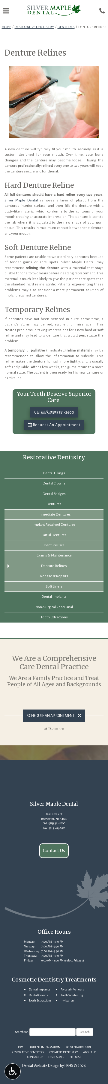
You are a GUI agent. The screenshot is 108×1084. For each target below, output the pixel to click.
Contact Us (54, 850)
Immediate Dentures (54, 514)
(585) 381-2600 (56, 823)
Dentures (66, 27)
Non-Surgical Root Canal (54, 607)
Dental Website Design (40, 1066)
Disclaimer (56, 1057)
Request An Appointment (56, 425)
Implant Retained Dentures (54, 525)
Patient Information (45, 1047)
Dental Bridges (54, 494)
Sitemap (75, 1057)
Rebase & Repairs (54, 576)
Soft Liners (54, 586)
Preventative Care (78, 1047)
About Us (89, 1052)
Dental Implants (54, 597)
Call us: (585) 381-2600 (54, 412)
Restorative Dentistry (34, 27)
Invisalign (67, 1000)
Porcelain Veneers (72, 989)
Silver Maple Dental (21, 200)
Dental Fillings (54, 473)
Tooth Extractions (54, 617)
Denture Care (54, 545)
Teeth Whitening (72, 995)
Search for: (22, 1031)
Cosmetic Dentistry (64, 1052)
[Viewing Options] (12, 1071)
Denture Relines (54, 566)
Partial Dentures (54, 535)
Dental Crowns (54, 483)
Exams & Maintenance (54, 555)
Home (6, 27)
